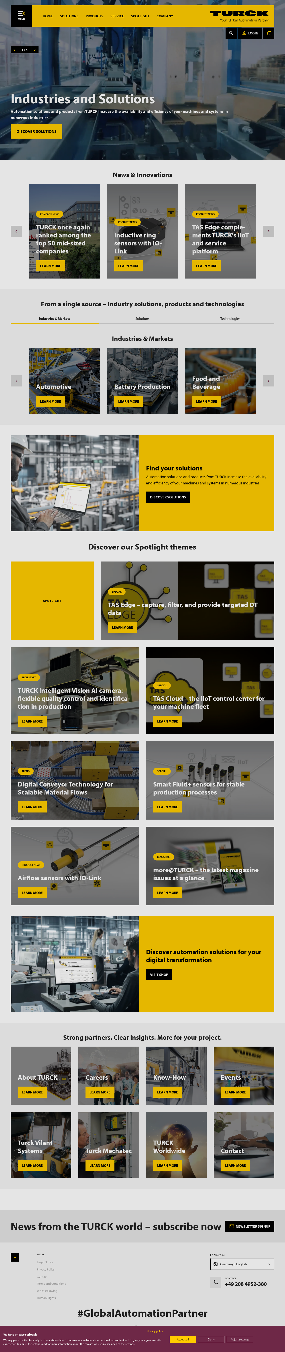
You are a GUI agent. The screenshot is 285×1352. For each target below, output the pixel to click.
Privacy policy (155, 1331)
